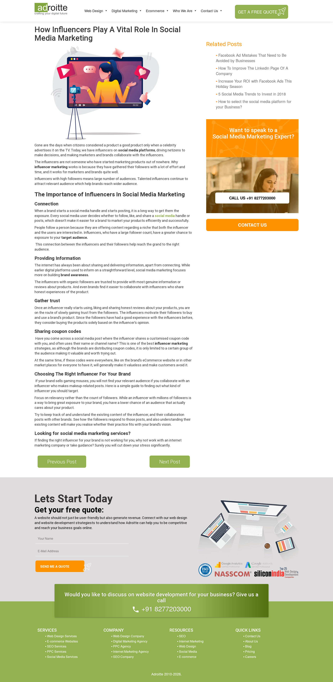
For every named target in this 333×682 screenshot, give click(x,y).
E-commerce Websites (62, 641)
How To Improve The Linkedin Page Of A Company (252, 70)
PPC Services (56, 651)
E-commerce (187, 656)
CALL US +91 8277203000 (252, 198)
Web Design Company (128, 636)
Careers (250, 656)
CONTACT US (252, 225)
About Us (251, 641)
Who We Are (182, 10)
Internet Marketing (191, 641)
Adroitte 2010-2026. (166, 673)
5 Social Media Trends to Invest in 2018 (252, 94)
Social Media (188, 651)
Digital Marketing (124, 10)
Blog (248, 646)
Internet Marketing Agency (131, 651)
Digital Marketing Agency (130, 641)
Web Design (93, 10)
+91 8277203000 (165, 608)
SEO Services (56, 646)
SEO (182, 636)
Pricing (250, 651)
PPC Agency (122, 646)
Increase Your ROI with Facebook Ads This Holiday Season (254, 83)
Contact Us (209, 10)
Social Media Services (62, 656)
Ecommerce (155, 10)
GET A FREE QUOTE (257, 12)
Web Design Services (62, 636)
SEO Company (123, 656)
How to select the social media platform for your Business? (253, 104)
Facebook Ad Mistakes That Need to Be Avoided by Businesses (251, 57)
